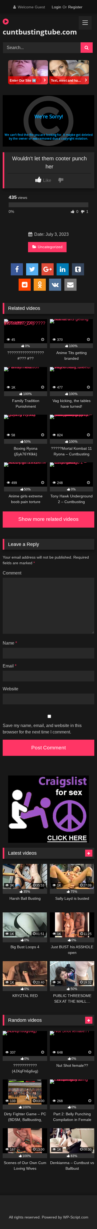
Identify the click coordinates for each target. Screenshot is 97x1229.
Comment (12, 573)
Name (10, 643)
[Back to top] (80, 1213)
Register (75, 7)
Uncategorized (50, 247)
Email (9, 666)
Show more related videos (48, 519)
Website (10, 689)
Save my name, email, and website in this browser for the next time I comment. (42, 728)
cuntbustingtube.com (34, 32)
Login (56, 7)
